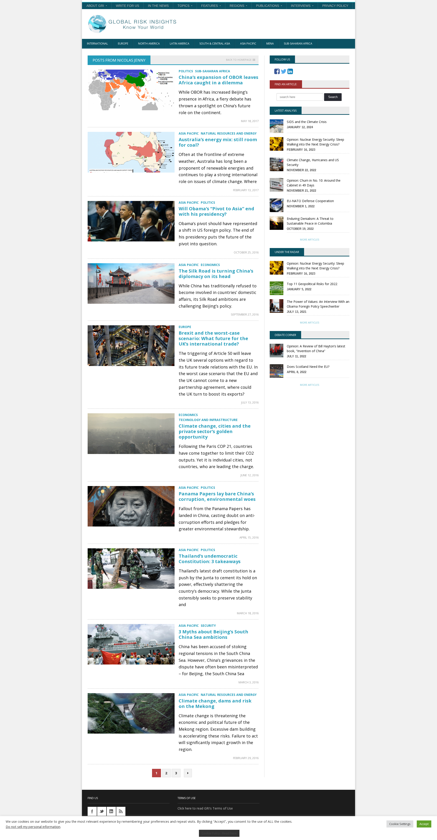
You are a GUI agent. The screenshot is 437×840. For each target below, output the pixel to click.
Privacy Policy (335, 6)
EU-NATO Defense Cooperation (310, 201)
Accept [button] (424, 824)
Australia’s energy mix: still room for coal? (218, 142)
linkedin (111, 811)
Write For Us (127, 6)
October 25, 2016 (246, 252)
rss (120, 811)
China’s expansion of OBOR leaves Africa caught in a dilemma (218, 80)
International (97, 43)
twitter (101, 811)
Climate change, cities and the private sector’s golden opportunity (215, 431)
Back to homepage (239, 59)
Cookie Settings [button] (400, 824)
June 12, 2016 (250, 475)
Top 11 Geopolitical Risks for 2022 (312, 284)
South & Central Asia (214, 43)
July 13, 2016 (250, 402)
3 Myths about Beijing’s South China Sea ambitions (213, 634)
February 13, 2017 (246, 190)
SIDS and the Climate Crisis (307, 122)
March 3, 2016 (249, 682)
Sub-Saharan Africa (298, 43)
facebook (92, 811)
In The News (158, 6)
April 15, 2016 (249, 537)
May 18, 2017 (250, 121)
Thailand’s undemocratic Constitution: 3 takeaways (210, 558)
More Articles (309, 239)
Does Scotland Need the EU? (308, 366)
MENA (270, 43)
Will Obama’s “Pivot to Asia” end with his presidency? (216, 211)
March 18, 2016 (248, 613)
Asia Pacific (248, 43)
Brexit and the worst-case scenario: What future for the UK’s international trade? (213, 338)
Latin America (179, 43)
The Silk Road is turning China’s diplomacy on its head (216, 273)
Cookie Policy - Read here (219, 833)
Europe (123, 43)
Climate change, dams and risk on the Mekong (215, 703)
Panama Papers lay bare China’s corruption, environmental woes (217, 496)
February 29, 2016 (246, 758)
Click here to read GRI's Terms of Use (205, 808)
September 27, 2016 (245, 314)
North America (149, 43)
